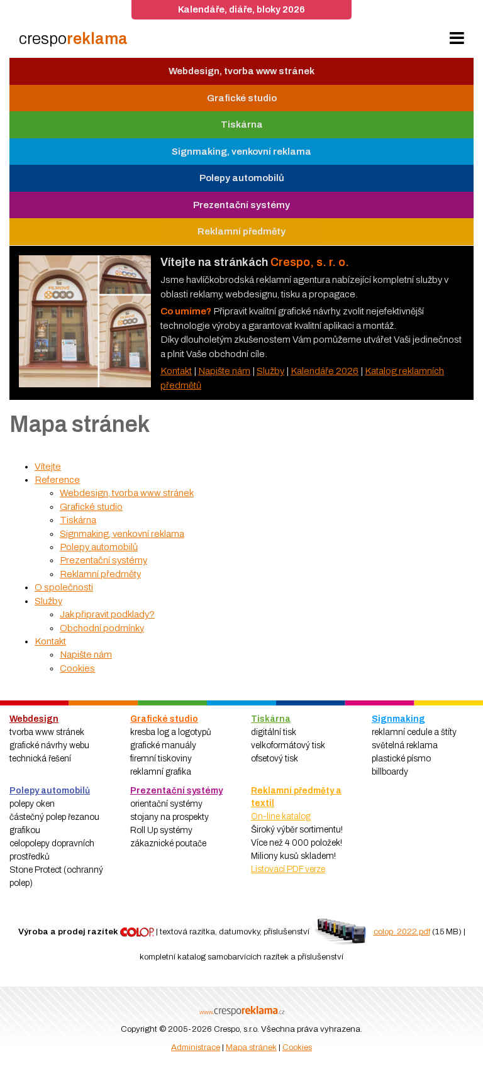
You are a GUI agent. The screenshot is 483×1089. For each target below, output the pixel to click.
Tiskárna (271, 719)
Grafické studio (164, 719)
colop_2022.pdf (402, 931)
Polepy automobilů (49, 790)
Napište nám (224, 371)
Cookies (297, 1047)
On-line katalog (281, 816)
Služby (270, 371)
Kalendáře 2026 (324, 371)
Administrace (195, 1047)
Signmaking (398, 719)
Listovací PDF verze (288, 869)
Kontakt (176, 371)
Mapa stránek (251, 1047)
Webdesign (33, 719)
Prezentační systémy (176, 790)
